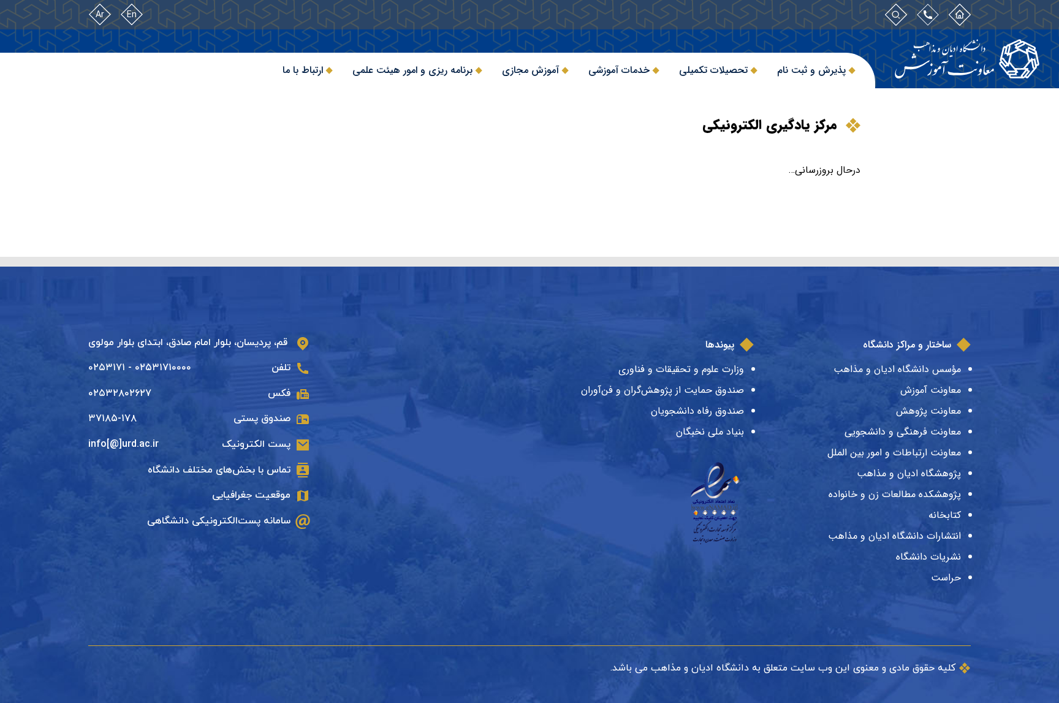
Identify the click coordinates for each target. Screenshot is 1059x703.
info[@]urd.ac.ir (123, 444)
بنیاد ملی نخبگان (710, 431)
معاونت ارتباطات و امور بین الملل (894, 452)
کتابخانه (944, 515)
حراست (946, 577)
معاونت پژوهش (928, 411)
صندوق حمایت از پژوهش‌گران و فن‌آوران (662, 390)
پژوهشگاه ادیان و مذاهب (909, 473)
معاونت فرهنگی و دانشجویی (903, 431)
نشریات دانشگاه (928, 556)
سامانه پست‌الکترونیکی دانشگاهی (218, 521)
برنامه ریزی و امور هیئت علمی (412, 70)
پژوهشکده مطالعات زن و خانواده (895, 494)
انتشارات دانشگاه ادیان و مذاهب (894, 536)
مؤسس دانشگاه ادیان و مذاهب (897, 369)
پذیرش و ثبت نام (811, 70)
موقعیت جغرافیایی (251, 495)
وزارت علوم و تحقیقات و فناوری (681, 369)
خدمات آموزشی (619, 70)
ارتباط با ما (303, 70)
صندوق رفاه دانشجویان (697, 411)
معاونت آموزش (930, 390)
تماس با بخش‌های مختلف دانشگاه (219, 470)
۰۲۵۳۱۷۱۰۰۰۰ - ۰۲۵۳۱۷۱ (139, 367)
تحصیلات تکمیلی (713, 70)
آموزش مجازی (530, 70)
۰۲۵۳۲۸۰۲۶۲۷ (119, 393)
